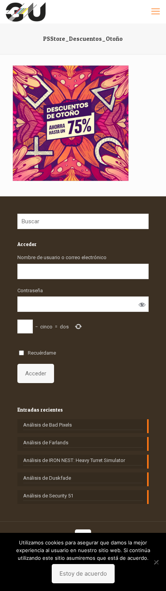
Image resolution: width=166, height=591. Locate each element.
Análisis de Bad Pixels (47, 425)
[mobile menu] (155, 11)
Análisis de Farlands (45, 442)
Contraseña (30, 290)
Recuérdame (42, 353)
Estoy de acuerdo (83, 573)
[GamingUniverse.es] (26, 11)
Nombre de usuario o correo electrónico (62, 257)
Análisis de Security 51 (48, 496)
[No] (156, 562)
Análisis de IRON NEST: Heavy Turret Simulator (74, 460)
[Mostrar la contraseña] (142, 304)
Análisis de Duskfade (47, 478)
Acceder (35, 373)
